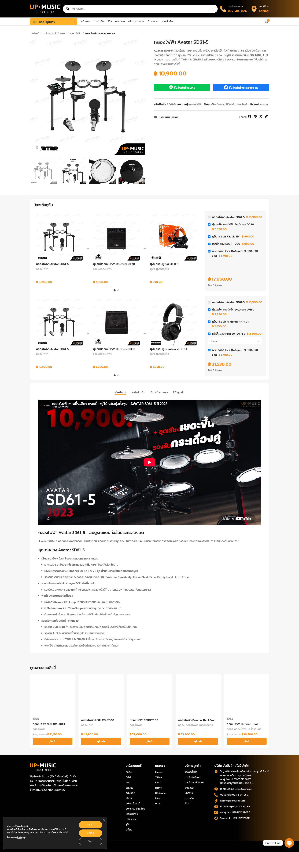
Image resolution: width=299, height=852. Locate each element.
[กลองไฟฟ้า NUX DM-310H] (52, 697)
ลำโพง (129, 830)
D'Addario (160, 793)
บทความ (189, 793)
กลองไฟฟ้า (75, 33)
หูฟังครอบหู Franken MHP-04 (168, 349)
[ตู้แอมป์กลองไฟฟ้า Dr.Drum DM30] (116, 322)
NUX (157, 803)
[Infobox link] (260, 8)
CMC (157, 782)
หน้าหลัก (36, 33)
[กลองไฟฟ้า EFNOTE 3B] (149, 697)
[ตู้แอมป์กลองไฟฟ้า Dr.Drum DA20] (116, 237)
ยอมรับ (90, 824)
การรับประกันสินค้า (194, 782)
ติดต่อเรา (189, 788)
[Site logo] (45, 8)
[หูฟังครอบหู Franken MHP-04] (173, 322)
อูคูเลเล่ (129, 788)
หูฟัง (152, 269)
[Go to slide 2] (118, 290)
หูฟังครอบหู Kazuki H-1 (164, 264)
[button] (34, 171)
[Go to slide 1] (115, 290)
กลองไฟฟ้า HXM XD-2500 (97, 720)
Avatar (220, 104)
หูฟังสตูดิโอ (162, 269)
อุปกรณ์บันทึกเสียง (135, 809)
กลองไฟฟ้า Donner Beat (242, 724)
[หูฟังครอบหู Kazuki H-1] (173, 237)
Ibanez (159, 772)
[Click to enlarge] (37, 147)
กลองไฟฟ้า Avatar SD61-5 (52, 264)
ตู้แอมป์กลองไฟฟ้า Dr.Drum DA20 (114, 264)
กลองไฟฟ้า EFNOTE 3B (144, 720)
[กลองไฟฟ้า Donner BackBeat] (198, 697)
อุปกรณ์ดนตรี (133, 803)
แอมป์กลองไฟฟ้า (102, 269)
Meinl (158, 798)
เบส (128, 782)
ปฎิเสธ (90, 833)
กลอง (63, 33)
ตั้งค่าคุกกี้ (21, 838)
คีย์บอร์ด (130, 793)
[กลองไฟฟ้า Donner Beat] (247, 697)
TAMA (158, 777)
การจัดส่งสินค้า (192, 777)
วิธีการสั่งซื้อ (191, 772)
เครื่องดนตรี (50, 33)
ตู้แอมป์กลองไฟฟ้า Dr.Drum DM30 (114, 349)
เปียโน (129, 798)
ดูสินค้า (52, 741)
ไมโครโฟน (131, 819)
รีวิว (187, 803)
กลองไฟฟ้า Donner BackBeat (197, 720)
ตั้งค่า (90, 841)
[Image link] (43, 767)
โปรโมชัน (189, 798)
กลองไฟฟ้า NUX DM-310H (49, 724)
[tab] (120, 392)
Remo (158, 788)
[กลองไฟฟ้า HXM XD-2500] (101, 697)
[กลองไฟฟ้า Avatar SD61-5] (59, 237)
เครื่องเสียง (132, 814)
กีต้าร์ (128, 777)
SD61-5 (230, 104)
